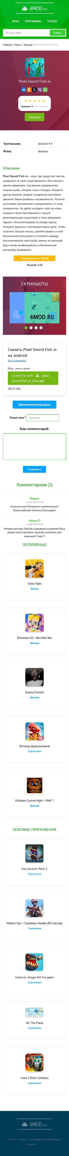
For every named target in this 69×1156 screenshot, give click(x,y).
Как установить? (17, 360)
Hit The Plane (34, 1023)
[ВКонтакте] (23, 89)
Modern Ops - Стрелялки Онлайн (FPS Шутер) (34, 923)
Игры (15, 21)
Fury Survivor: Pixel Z (34, 869)
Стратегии (34, 751)
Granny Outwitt (34, 692)
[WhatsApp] (45, 89)
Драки (35, 588)
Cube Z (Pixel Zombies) (34, 1078)
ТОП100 (52, 21)
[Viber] (40, 89)
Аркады (34, 643)
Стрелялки (34, 928)
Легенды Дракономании (34, 746)
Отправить (34, 469)
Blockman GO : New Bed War (34, 638)
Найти (58, 33)
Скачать (34, 117)
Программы (33, 21)
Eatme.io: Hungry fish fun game (35, 977)
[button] (26, 327)
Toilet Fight (34, 583)
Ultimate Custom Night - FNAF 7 (34, 800)
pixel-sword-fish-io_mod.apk (31, 378)
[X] (34, 89)
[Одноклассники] (29, 89)
